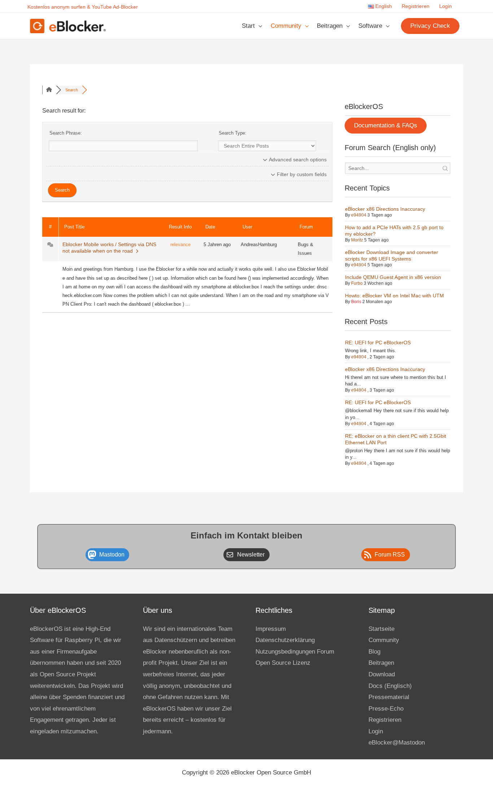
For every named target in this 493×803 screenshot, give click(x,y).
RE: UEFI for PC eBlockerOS (378, 342)
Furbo (357, 283)
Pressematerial (388, 697)
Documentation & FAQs (385, 125)
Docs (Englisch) (390, 685)
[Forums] (49, 90)
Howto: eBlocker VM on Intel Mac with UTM (394, 295)
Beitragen (330, 25)
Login (445, 6)
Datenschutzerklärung (285, 640)
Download (381, 674)
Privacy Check (430, 25)
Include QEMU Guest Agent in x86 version (393, 277)
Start (248, 25)
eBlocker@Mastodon (396, 742)
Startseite (381, 628)
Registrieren (415, 6)
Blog (374, 651)
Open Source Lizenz (283, 662)
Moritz (357, 240)
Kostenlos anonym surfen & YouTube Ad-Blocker (82, 7)
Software (370, 25)
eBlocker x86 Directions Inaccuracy (385, 209)
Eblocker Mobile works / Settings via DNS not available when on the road (109, 247)
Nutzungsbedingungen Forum (295, 651)
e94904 (358, 215)
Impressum (271, 628)
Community (286, 25)
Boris (356, 301)
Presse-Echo (385, 708)
